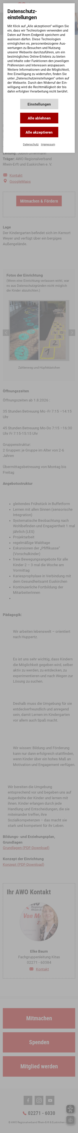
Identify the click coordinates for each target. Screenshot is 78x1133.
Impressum (48, 144)
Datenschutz (31, 144)
